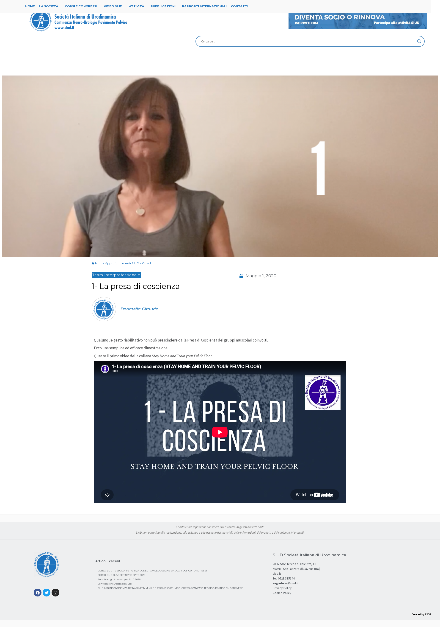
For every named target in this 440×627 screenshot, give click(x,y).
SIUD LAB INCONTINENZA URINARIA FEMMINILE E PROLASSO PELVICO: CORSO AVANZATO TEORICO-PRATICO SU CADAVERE (170, 588)
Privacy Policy (282, 588)
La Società (48, 6)
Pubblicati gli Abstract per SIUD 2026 (119, 579)
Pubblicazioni (163, 6)
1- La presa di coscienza (136, 286)
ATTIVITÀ (136, 6)
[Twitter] (46, 592)
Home (30, 6)
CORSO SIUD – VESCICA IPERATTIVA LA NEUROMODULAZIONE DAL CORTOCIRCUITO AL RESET (152, 570)
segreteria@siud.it (285, 583)
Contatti (239, 6)
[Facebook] (37, 592)
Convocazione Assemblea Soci (115, 583)
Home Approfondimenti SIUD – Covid (123, 263)
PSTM (428, 614)
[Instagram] (55, 592)
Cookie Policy (282, 593)
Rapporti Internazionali (204, 6)
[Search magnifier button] (419, 41)
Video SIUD (113, 6)
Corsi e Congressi (81, 6)
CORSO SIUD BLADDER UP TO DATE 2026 (121, 575)
